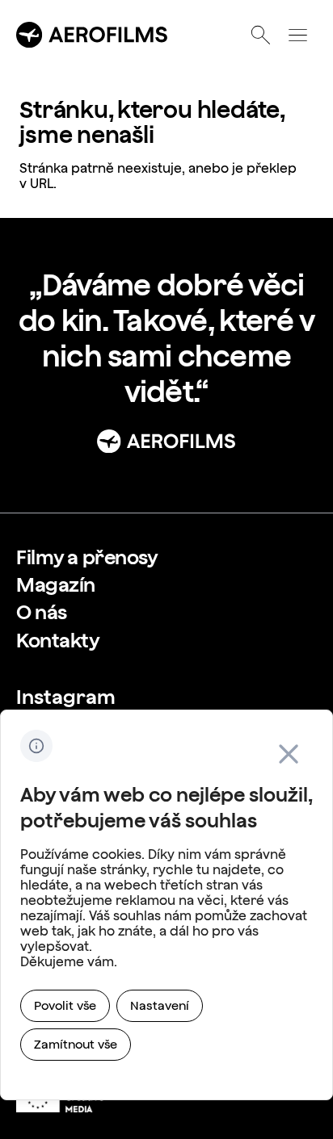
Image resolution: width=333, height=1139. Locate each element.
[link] (87, 557)
